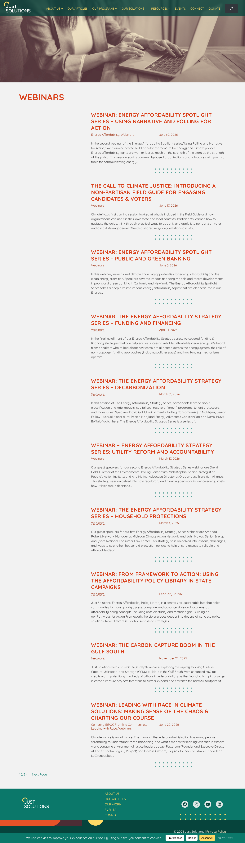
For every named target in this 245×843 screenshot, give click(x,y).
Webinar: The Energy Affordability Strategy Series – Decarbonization (156, 384)
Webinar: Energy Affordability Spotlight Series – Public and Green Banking (151, 255)
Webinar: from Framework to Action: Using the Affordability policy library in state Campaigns (155, 580)
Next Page (39, 774)
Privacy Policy (216, 831)
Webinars (127, 134)
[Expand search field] (231, 8)
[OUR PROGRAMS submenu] (116, 8)
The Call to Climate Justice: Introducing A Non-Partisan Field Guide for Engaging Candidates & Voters (153, 192)
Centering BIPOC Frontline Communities (118, 724)
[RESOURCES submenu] (169, 8)
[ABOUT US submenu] (62, 8)
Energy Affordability (105, 134)
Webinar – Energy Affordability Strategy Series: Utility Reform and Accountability (152, 448)
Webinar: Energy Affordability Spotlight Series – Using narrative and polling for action (151, 121)
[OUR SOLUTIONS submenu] (145, 8)
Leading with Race (104, 728)
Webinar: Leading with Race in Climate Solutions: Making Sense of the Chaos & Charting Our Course (149, 711)
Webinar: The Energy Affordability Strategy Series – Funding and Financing (156, 319)
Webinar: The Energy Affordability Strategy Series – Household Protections (156, 512)
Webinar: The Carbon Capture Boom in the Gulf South (153, 648)
